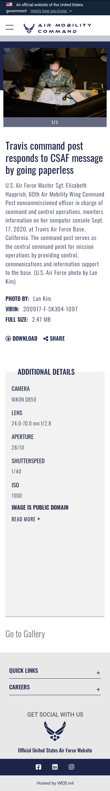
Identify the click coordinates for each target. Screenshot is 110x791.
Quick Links (23, 670)
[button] (52, 11)
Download (24, 338)
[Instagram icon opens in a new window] (71, 767)
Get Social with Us (55, 714)
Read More (24, 519)
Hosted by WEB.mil (55, 783)
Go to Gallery (25, 633)
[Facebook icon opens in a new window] (38, 767)
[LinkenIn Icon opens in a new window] (55, 767)
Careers (19, 686)
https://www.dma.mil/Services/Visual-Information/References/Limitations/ (49, 605)
